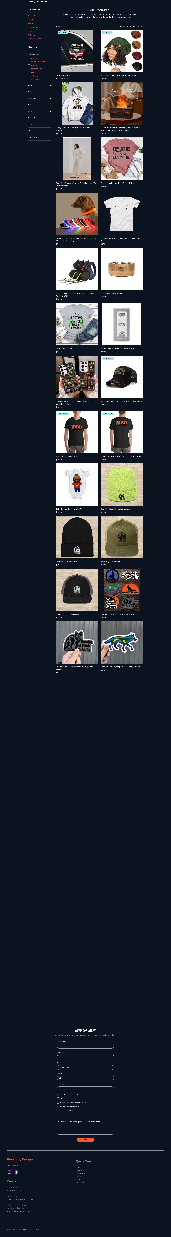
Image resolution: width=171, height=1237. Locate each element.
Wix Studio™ (35, 1229)
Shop (78, 1179)
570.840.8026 (12, 1196)
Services (79, 1170)
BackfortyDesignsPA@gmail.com (21, 1199)
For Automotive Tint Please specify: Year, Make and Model (79, 1122)
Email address (63, 1063)
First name (61, 1042)
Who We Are (81, 1173)
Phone (60, 1073)
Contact (79, 1176)
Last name (61, 1052)
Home (78, 1167)
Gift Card (80, 1183)
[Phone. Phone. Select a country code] (61, 1078)
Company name (63, 1084)
